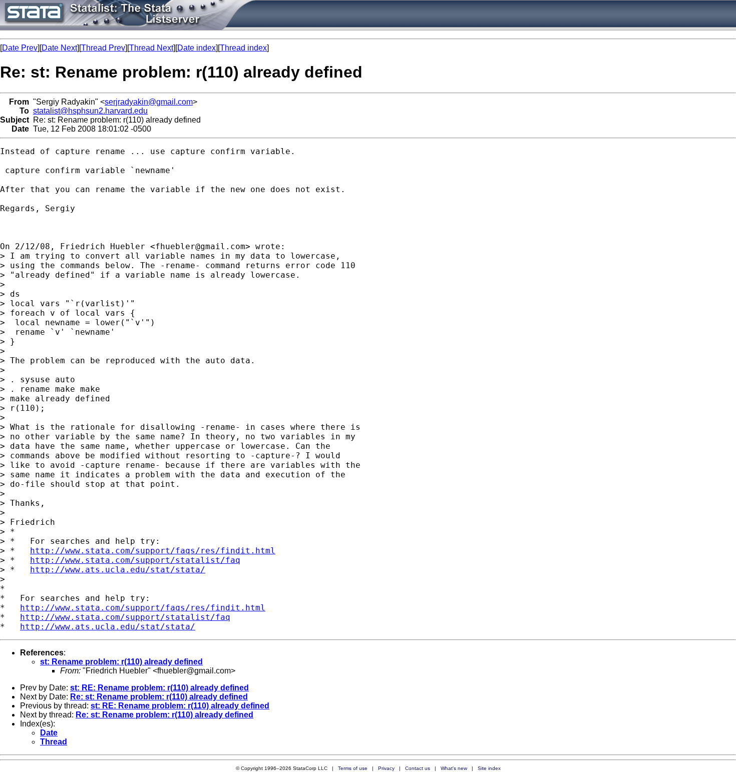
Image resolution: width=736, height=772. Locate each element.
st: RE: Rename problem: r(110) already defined (159, 687)
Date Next (59, 48)
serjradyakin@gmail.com (149, 102)
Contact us (417, 768)
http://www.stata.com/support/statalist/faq (135, 560)
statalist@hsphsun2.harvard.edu (90, 111)
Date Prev (20, 48)
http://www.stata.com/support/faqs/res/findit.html (152, 550)
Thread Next (151, 48)
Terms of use (352, 768)
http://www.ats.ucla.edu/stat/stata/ (117, 569)
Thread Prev (103, 48)
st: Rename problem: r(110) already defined (121, 661)
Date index (196, 48)
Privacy (386, 768)
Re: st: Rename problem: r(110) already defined (159, 696)
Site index (489, 768)
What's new (454, 768)
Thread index (243, 48)
